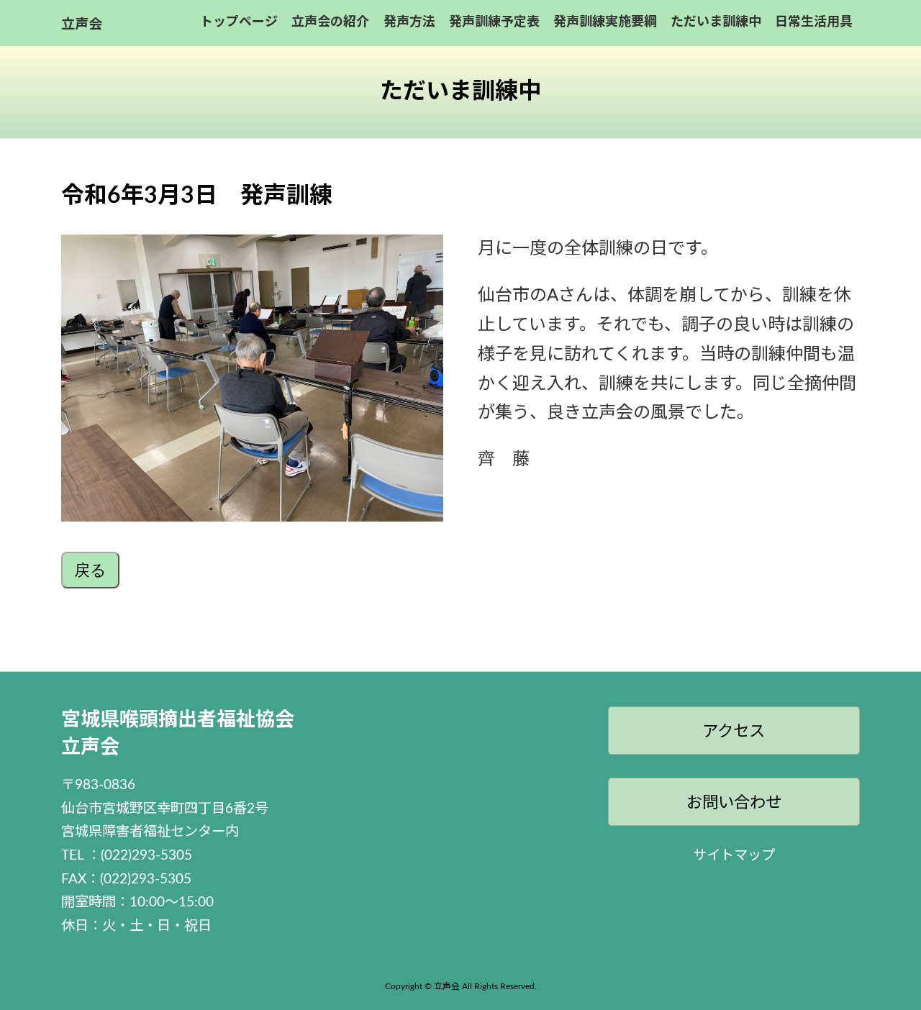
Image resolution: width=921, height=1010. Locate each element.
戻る (90, 570)
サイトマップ (734, 856)
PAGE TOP (887, 967)
